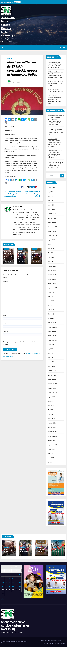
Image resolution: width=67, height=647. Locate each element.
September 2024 (53, 288)
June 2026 (51, 196)
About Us (47, 640)
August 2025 (51, 240)
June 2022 (51, 405)
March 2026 (51, 209)
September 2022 (53, 392)
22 (20, 586)
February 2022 (52, 423)
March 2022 (51, 418)
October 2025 (52, 231)
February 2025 (52, 266)
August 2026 (51, 187)
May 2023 (51, 357)
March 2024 (51, 314)
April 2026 (51, 205)
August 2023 (51, 344)
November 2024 (52, 279)
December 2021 (52, 431)
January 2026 (52, 218)
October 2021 (52, 440)
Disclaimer (57, 643)
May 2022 (51, 410)
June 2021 (51, 458)
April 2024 (51, 309)
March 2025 (51, 261)
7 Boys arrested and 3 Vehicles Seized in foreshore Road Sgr (54, 165)
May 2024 (51, 305)
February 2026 (52, 213)
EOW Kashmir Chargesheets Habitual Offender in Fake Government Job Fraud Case (54, 99)
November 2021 (52, 436)
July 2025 (50, 244)
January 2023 (52, 375)
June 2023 (51, 353)
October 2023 (52, 336)
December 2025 (52, 222)
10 (3, 582)
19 (9, 586)
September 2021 (53, 445)
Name (5, 315)
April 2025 (51, 257)
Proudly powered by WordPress (8, 641)
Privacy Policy (61, 640)
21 (16, 586)
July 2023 (50, 349)
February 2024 (52, 318)
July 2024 (50, 296)
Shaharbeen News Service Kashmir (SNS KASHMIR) (15, 625)
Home (42, 640)
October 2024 (52, 283)
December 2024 (52, 274)
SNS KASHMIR (52, 129)
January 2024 (52, 322)
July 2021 (50, 453)
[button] (60, 47)
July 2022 (50, 401)
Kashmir (9, 58)
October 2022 (52, 388)
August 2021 (51, 449)
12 (9, 582)
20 (13, 586)
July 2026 (50, 192)
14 (16, 582)
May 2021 (51, 462)
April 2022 (51, 414)
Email (5, 323)
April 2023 (51, 362)
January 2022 (52, 427)
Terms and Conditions (48, 643)
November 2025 (52, 227)
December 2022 (52, 379)
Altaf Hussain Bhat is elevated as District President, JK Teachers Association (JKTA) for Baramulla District (54, 121)
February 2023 (52, 370)
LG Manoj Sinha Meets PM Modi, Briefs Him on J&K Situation (56, 83)
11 (6, 582)
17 (3, 586)
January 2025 (52, 270)
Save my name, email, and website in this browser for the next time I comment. (22, 343)
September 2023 (53, 340)
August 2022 (51, 397)
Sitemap (63, 643)
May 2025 (51, 253)
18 (6, 586)
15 (20, 582)
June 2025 (51, 248)
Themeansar (4, 642)
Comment (6, 281)
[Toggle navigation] (64, 47)
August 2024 (51, 292)
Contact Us (54, 640)
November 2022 (52, 383)
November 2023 (52, 331)
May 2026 (51, 200)
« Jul (2, 599)
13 (13, 582)
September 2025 (53, 235)
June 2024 (51, 301)
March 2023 (51, 366)
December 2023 (52, 327)
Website (5, 331)
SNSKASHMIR (19, 80)
